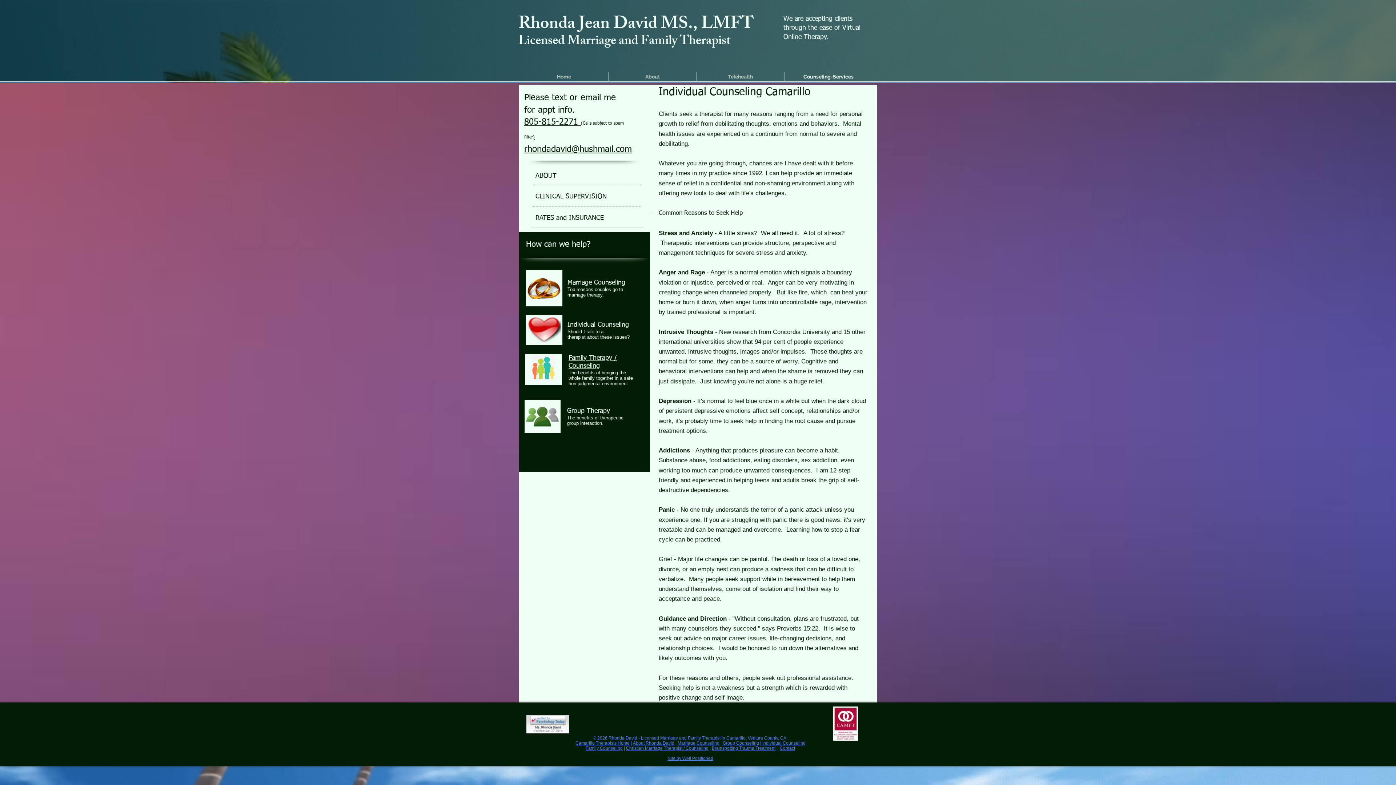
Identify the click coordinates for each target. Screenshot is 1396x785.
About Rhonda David (653, 743)
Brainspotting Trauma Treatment (743, 748)
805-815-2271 (552, 122)
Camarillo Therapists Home (602, 743)
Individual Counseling (784, 743)
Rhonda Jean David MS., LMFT (636, 25)
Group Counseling (741, 743)
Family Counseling (604, 748)
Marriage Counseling (698, 743)
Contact (787, 748)
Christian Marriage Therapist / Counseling (667, 748)
